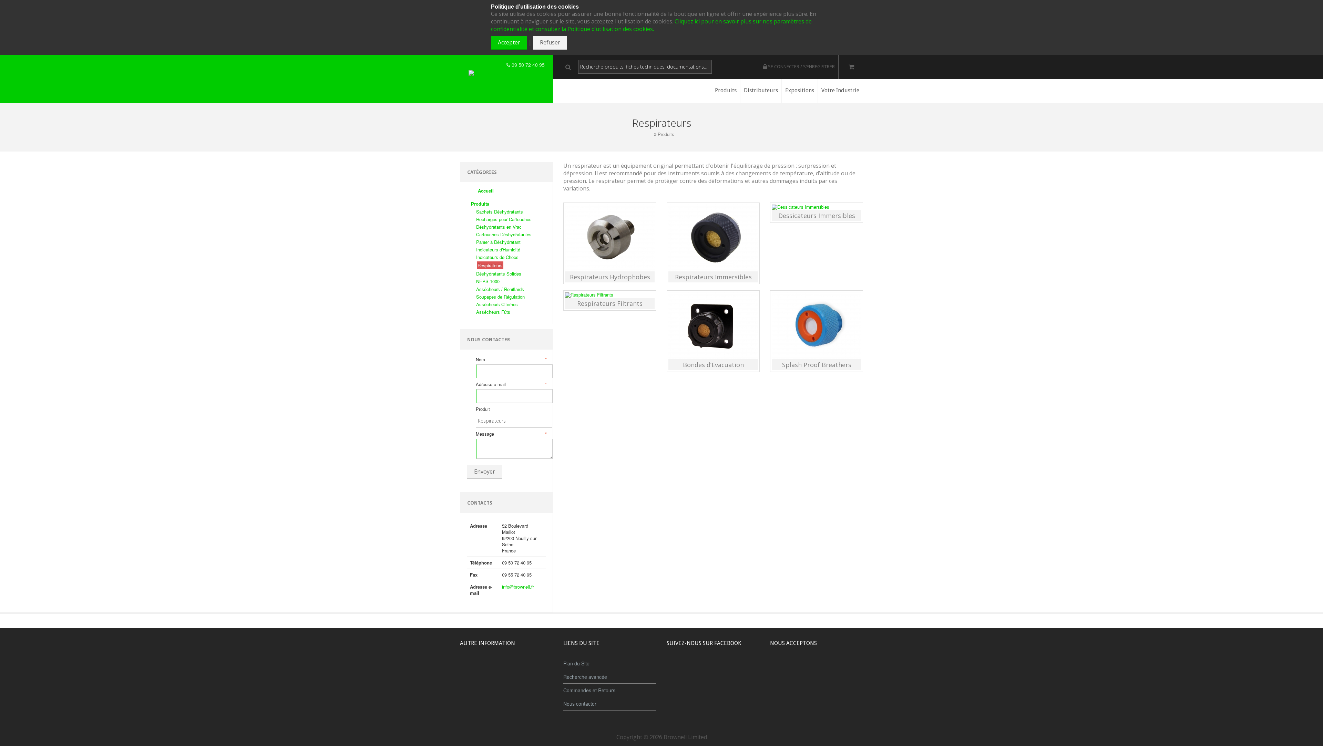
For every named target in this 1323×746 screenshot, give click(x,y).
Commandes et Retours (589, 690)
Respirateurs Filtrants (610, 303)
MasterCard (785, 669)
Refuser (550, 42)
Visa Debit (848, 669)
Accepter (509, 42)
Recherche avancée (585, 676)
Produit (483, 409)
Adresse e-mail (511, 384)
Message (511, 434)
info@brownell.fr (518, 586)
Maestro (826, 669)
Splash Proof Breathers (816, 365)
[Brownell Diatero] (487, 65)
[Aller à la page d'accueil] (649, 134)
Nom (511, 359)
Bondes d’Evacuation (713, 365)
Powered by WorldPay (817, 687)
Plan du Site (576, 663)
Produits (666, 134)
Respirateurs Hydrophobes (610, 277)
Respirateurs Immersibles (713, 277)
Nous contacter (579, 703)
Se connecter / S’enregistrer (801, 66)
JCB (805, 669)
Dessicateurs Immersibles (816, 215)
